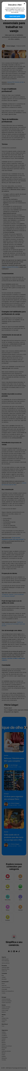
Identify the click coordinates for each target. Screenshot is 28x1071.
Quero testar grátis (14, 16)
